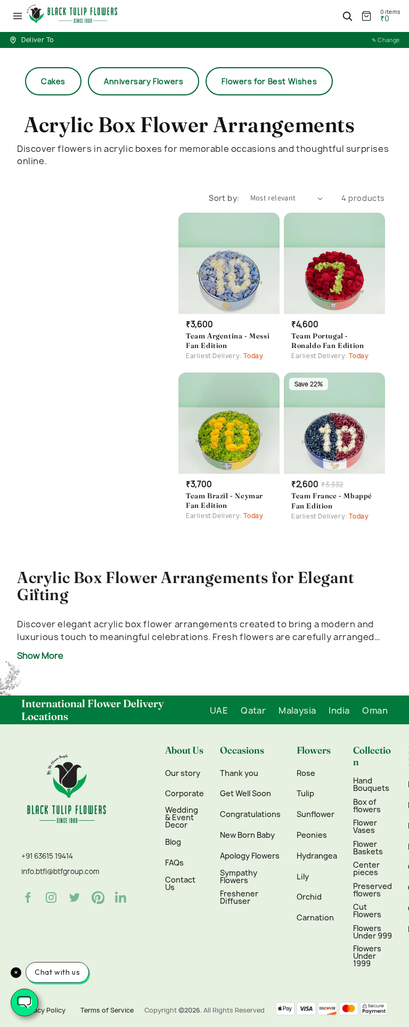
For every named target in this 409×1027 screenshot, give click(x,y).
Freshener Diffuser (239, 897)
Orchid (309, 897)
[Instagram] (51, 897)
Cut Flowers (367, 910)
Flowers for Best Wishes (269, 81)
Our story (182, 773)
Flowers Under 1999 (367, 956)
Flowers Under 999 (372, 932)
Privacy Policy (43, 1010)
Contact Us (180, 883)
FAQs (174, 863)
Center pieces (366, 868)
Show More (40, 655)
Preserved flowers (372, 890)
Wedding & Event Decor (181, 817)
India (339, 710)
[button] (18, 16)
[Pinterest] (98, 897)
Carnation (315, 917)
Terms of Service (107, 1010)
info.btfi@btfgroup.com (60, 871)
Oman (375, 710)
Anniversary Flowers (143, 81)
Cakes (53, 81)
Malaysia (297, 710)
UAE (219, 710)
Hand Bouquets (371, 784)
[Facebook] (27, 897)
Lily (303, 876)
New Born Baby (247, 835)
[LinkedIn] (121, 897)
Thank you (239, 773)
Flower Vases (365, 826)
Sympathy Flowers (238, 876)
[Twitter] (74, 897)
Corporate (184, 793)
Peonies (312, 835)
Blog (173, 842)
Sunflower (315, 814)
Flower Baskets (368, 847)
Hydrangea (317, 856)
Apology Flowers (250, 856)
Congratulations (250, 814)
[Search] (347, 16)
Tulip (305, 793)
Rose (306, 773)
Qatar (253, 710)
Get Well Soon (245, 793)
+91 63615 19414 (47, 856)
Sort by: (224, 198)
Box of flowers (367, 805)
